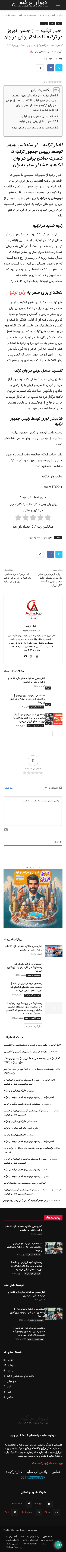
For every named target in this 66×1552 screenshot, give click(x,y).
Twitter (8, 1512)
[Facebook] (50, 67)
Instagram (27, 1512)
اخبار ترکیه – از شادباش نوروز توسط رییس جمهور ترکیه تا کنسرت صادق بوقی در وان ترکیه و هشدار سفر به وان (31, 100)
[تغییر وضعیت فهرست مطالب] (55, 90)
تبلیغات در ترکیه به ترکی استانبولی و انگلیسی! (25, 1044)
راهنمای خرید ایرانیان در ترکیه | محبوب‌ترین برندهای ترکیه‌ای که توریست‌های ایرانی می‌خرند (29, 718)
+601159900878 (33, 1477)
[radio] (48, 518)
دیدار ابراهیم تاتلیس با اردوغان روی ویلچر (23, 1200)
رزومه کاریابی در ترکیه (32, 1018)
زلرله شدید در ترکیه (43, 110)
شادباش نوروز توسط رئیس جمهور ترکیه (32, 128)
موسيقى (44, 23)
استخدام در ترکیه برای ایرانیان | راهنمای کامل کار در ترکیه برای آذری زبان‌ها (27, 699)
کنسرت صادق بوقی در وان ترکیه (36, 121)
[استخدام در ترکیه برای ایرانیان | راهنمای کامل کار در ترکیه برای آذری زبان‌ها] (54, 700)
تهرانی (42, 1182)
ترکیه (54, 15)
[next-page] (54, 733)
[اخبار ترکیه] (32, 51)
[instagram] (37, 656)
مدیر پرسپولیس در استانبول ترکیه (20, 1182)
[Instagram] (39, 1512)
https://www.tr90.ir (31, 630)
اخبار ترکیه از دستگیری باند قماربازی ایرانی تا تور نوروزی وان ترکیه (17, 577)
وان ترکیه (17, 292)
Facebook (17, 1504)
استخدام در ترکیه (36, 707)
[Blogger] (49, 1504)
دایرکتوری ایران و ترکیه (15, 1090)
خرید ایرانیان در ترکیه (35, 725)
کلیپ (52, 23)
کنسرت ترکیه (34, 537)
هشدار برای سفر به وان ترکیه (38, 116)
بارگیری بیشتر (34, 1026)
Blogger (38, 1504)
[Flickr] (56, 1512)
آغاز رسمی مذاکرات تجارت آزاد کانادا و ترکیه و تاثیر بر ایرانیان (26, 680)
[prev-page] (60, 733)
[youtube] (26, 656)
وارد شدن (9, 788)
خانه (60, 15)
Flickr (47, 1512)
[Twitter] (58, 67)
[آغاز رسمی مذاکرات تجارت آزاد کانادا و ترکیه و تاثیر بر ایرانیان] (54, 683)
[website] (31, 656)
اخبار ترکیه (38, 51)
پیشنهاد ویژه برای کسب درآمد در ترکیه (22, 1097)
